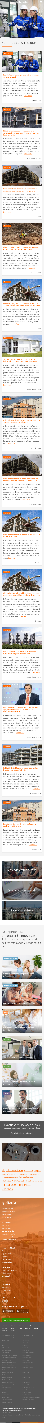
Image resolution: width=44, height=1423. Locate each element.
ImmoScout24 (20, 1415)
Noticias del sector (7, 1214)
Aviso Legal (5, 1408)
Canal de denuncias (15, 1410)
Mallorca (4, 1328)
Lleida (29, 1325)
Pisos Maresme (6, 1352)
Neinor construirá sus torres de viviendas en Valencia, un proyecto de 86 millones (19, 653)
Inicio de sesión (6, 1222)
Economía (7, 109)
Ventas (28, 1185)
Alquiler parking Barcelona (9, 1370)
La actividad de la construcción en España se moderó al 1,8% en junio (20, 825)
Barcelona (5, 1325)
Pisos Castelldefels (7, 1399)
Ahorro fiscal (6, 1276)
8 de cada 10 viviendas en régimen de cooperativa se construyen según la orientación (21, 421)
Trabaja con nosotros (8, 1237)
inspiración (10, 1184)
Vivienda (7, 1189)
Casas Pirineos (5, 1340)
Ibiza (20, 1328)
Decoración (14, 1177)
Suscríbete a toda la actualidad (22, 1133)
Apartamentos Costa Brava (9, 1337)
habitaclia (11, 1415)
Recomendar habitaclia (9, 1240)
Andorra (27, 1328)
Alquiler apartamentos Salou (9, 1355)
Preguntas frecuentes (9, 1211)
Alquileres (17, 1170)
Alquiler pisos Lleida (7, 1375)
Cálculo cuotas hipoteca (9, 1270)
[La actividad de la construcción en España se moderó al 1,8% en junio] (22, 810)
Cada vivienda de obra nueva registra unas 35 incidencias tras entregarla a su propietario (20, 190)
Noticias (6, 571)
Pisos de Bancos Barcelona (9, 1357)
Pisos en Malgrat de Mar (8, 1335)
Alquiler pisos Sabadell (8, 1382)
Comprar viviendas (7, 1402)
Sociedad (7, 399)
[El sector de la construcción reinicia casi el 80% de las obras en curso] (22, 521)
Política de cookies (30, 1408)
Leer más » (28, 96)
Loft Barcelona (6, 1347)
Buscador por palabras (9, 1259)
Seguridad (5, 1410)
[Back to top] (39, 1418)
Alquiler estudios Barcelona (9, 1362)
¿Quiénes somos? (7, 1209)
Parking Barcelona (6, 1350)
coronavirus (6, 1177)
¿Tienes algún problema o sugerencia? (16, 1320)
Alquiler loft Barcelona (8, 1365)
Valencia (35, 1328)
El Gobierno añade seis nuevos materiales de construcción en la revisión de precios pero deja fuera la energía (21, 133)
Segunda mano (6, 1254)
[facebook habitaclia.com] (6, 1301)
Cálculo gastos (6, 1273)
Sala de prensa (6, 1217)
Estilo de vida (8, 53)
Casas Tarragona (6, 1397)
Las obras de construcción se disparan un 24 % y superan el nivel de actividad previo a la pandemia (21, 304)
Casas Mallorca (5, 1394)
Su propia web (6, 1290)
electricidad (23, 1177)
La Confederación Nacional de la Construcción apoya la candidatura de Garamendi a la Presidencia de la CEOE (20, 709)
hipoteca (6, 1180)
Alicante (12, 1330)
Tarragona (21, 1325)
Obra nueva (5, 1251)
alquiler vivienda (28, 1170)
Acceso (4, 1293)
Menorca (12, 1328)
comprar (37, 1171)
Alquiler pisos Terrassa (8, 1380)
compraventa (8, 1174)
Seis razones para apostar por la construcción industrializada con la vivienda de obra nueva (20, 360)
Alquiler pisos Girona (7, 1372)
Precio (21, 1184)
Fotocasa (4, 1415)
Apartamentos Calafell (8, 1384)
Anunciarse (5, 1287)
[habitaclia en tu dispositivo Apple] (9, 1313)
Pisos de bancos (7, 1262)
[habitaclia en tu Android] (22, 1313)
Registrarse (5, 1225)
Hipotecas (18, 1180)
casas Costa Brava (6, 1387)
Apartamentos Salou (7, 1342)
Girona (13, 1325)
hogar (28, 1180)
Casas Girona (5, 1392)
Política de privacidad (16, 1408)
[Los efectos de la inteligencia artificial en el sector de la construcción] (22, 61)
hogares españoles (37, 1181)
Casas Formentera (6, 1389)
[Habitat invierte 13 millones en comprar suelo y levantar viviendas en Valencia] (22, 754)
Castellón (4, 1330)
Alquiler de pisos (6, 1360)
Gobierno (30, 1177)
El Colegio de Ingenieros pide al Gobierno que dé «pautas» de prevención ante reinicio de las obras (21, 594)
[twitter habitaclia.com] (3, 1301)
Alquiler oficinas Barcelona (9, 1367)
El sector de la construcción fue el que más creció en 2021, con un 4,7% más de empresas (21, 248)
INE (3, 1185)
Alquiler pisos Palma (7, 1377)
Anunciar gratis (6, 1228)
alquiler (7, 1170)
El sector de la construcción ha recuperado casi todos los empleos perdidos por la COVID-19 (20, 480)
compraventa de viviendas (23, 1174)
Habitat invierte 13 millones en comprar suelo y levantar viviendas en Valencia (20, 769)
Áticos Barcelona (6, 1345)
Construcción (36, 1174)
